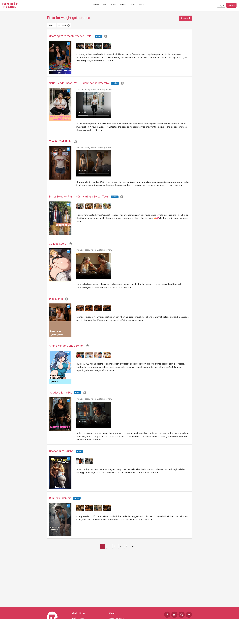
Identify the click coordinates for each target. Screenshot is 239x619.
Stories (113, 5)
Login (221, 5)
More (141, 5)
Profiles (123, 5)
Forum (132, 5)
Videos (96, 5)
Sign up (231, 5)
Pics (104, 5)
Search (186, 18)
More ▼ (109, 60)
